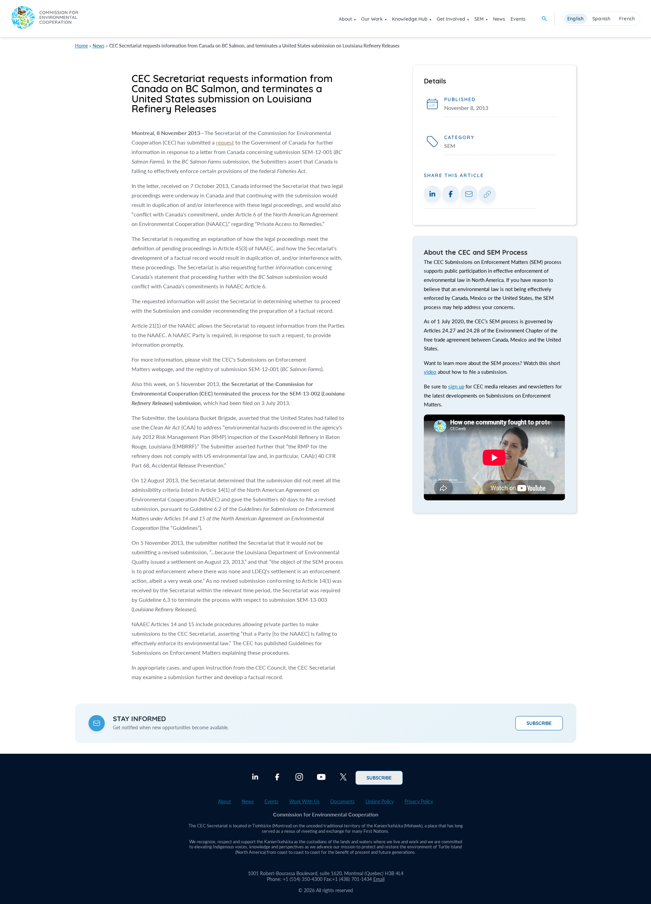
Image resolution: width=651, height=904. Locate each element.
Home (81, 45)
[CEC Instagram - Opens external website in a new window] (299, 778)
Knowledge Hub (410, 19)
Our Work (372, 19)
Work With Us (304, 801)
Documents (342, 801)
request (225, 142)
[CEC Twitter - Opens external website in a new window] (343, 778)
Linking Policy (380, 801)
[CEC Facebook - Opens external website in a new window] (277, 778)
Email (378, 879)
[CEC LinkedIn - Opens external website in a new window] (255, 778)
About (345, 19)
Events (518, 19)
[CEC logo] (45, 18)
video (430, 371)
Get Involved (451, 19)
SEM (479, 19)
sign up (456, 386)
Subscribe (539, 722)
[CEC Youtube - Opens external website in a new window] (321, 778)
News (499, 19)
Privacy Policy (419, 801)
